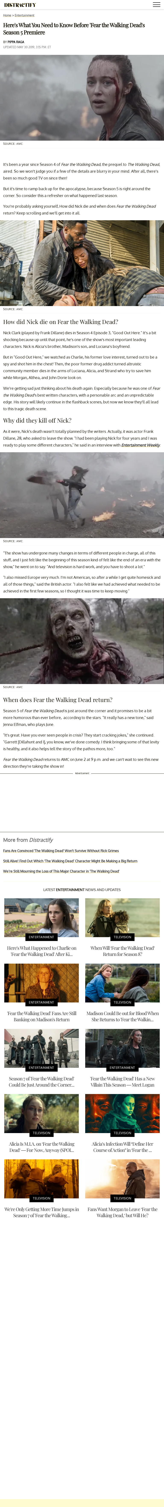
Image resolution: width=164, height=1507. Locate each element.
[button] (157, 5)
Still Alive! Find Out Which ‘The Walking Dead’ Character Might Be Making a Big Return (70, 861)
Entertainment (24, 15)
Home (7, 15)
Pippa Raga (16, 42)
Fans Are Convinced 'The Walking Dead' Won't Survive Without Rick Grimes (61, 851)
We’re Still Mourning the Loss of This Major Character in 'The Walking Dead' (61, 871)
